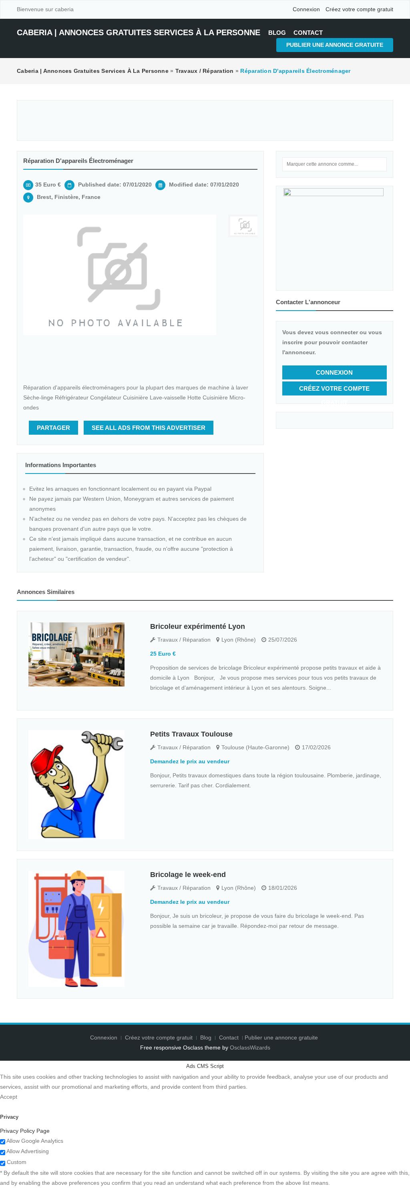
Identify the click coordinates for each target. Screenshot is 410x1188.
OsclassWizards (250, 1047)
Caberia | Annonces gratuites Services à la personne (138, 32)
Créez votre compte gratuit (359, 9)
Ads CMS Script (205, 1066)
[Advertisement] (205, 120)
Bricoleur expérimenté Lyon (197, 626)
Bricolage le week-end (188, 875)
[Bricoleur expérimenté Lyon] (83, 654)
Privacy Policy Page (25, 1131)
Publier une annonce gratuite (334, 45)
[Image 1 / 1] (119, 275)
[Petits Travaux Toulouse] (83, 784)
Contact (308, 32)
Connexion (306, 9)
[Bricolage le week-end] (83, 929)
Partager (53, 427)
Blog (277, 32)
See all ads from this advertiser (148, 427)
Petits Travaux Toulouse (191, 734)
